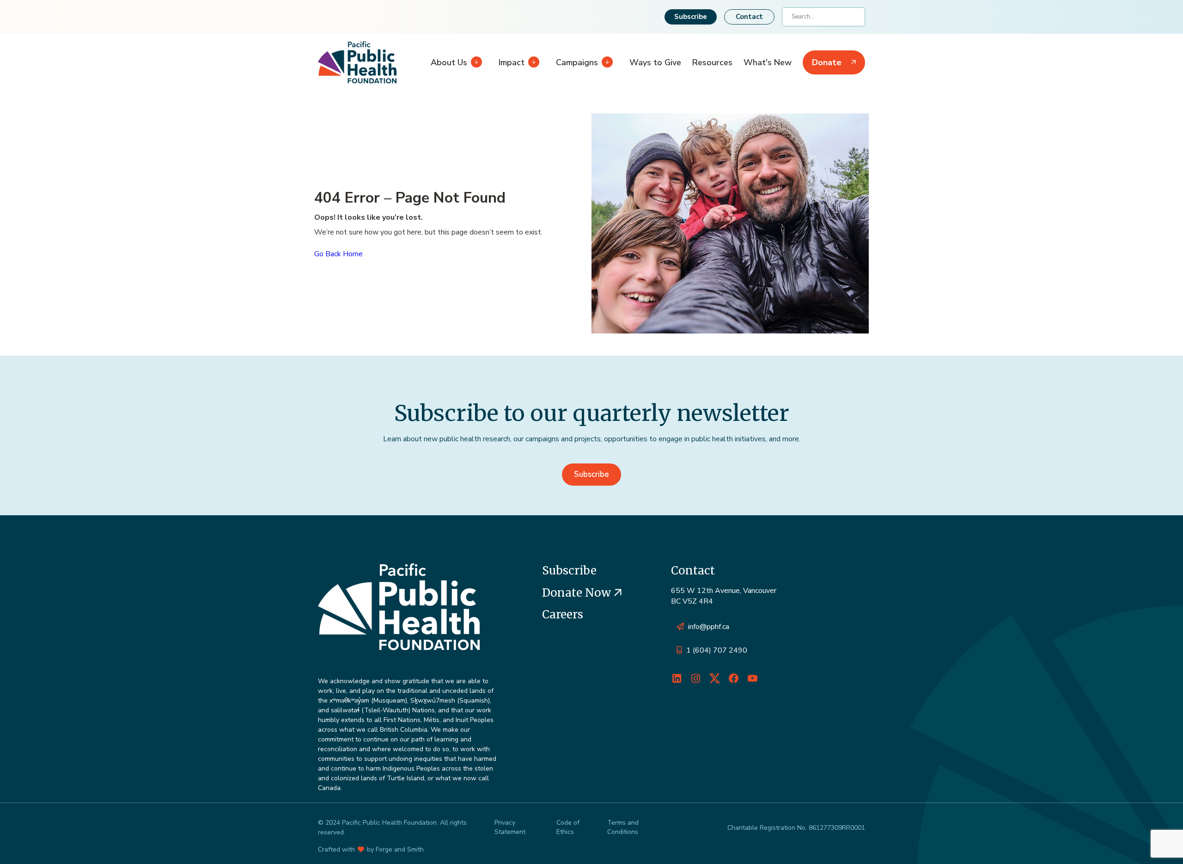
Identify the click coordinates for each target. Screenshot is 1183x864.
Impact (511, 62)
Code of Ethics (567, 827)
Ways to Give (655, 62)
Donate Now (578, 593)
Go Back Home (338, 254)
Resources (712, 62)
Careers (562, 614)
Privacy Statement (509, 827)
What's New (768, 62)
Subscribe (690, 16)
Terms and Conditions (623, 827)
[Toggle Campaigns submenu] (605, 62)
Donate (827, 62)
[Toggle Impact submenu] (531, 62)
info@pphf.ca (708, 627)
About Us (449, 62)
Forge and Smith (400, 849)
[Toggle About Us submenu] (474, 62)
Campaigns (577, 62)
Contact (749, 16)
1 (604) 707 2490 (716, 650)
